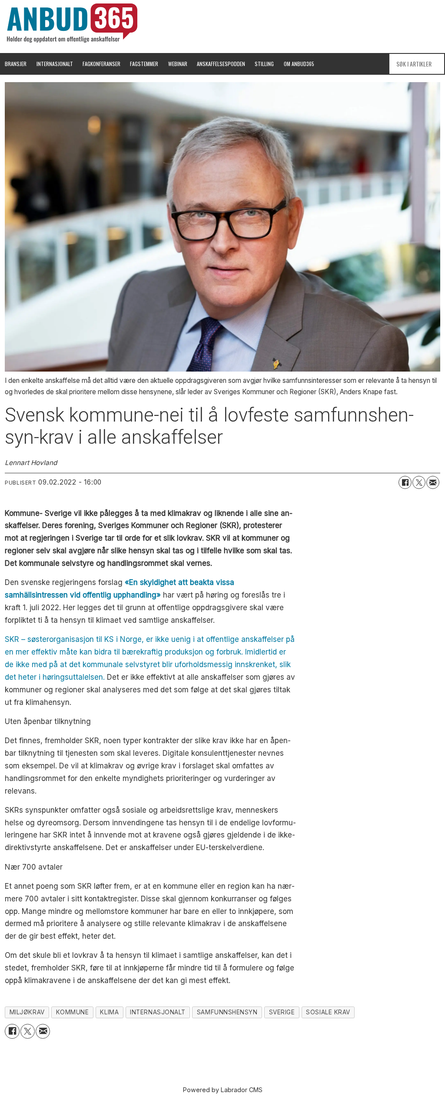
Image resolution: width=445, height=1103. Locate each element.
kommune (72, 1012)
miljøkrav (27, 1012)
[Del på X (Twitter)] (418, 482)
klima (109, 1012)
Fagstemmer (144, 63)
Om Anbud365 (299, 63)
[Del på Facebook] (405, 482)
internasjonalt (158, 1012)
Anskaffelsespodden (221, 63)
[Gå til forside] (72, 23)
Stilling (264, 63)
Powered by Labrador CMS (222, 1089)
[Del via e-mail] (432, 482)
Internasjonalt (55, 63)
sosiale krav (328, 1012)
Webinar (177, 63)
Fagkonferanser (101, 63)
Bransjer (16, 63)
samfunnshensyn (227, 1012)
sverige (282, 1012)
